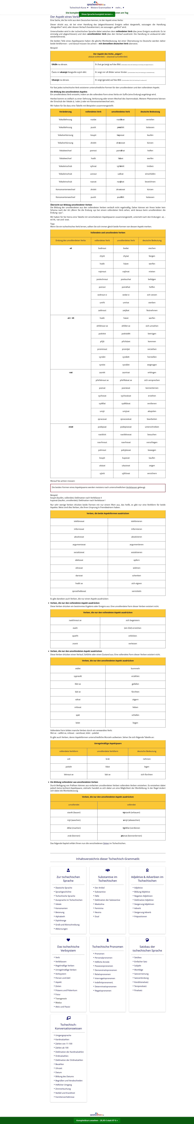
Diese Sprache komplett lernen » (97, 14)
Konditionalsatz (141, 982)
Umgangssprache (63, 1035)
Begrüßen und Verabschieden (69, 1080)
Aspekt (58, 982)
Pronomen (99, 953)
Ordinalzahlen (61, 1056)
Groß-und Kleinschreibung (67, 924)
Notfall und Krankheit (65, 1093)
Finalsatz (138, 990)
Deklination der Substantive (107, 900)
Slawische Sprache (63, 887)
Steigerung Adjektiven (144, 904)
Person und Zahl (62, 978)
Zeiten (106, 843)
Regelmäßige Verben (64, 965)
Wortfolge (138, 969)
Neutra (98, 912)
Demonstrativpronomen (106, 970)
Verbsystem (60, 974)
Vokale (58, 904)
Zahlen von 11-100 (63, 1043)
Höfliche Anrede (102, 962)
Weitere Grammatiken (101, 7)
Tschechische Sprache (65, 896)
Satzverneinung (141, 974)
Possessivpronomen (104, 966)
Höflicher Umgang (63, 1084)
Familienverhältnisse (64, 1097)
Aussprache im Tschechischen (68, 900)
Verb (57, 957)
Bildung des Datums (64, 1076)
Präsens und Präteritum (66, 990)
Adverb (137, 908)
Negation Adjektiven (143, 896)
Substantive (100, 891)
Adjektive (138, 887)
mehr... (118, 7)
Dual (97, 916)
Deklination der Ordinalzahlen (69, 1060)
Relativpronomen (103, 974)
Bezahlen (59, 1064)
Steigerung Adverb (142, 912)
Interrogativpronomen (105, 978)
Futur (57, 994)
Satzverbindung (141, 978)
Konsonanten (61, 908)
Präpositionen (140, 916)
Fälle (97, 896)
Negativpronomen (103, 990)
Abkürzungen (61, 928)
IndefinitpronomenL (104, 982)
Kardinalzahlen (62, 1039)
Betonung (59, 912)
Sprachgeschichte (63, 891)
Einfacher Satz (140, 961)
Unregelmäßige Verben (65, 969)
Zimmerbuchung (63, 1088)
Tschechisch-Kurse (78, 7)
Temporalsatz (140, 986)
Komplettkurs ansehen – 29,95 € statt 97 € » (97, 1120)
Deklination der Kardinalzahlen (69, 1052)
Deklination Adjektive (144, 900)
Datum (58, 1072)
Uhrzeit (58, 1068)
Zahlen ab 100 (61, 1047)
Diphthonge (60, 920)
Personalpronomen (103, 957)
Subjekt (137, 965)
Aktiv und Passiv (62, 1006)
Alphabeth (60, 916)
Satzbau (138, 957)
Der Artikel (100, 887)
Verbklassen (131, 487)
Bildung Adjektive (142, 891)
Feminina (99, 908)
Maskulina (99, 904)
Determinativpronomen (106, 986)
